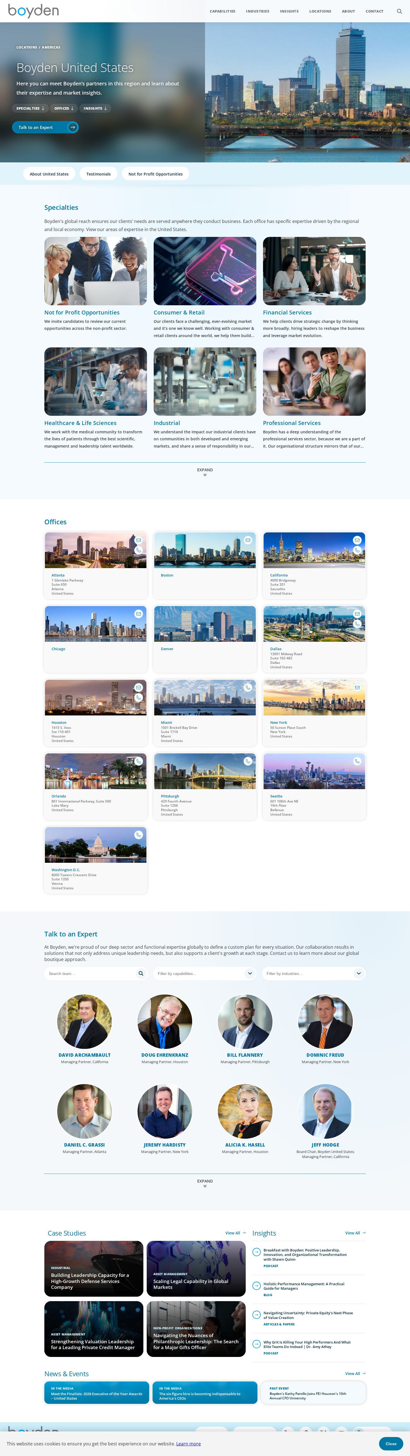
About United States (49, 174)
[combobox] (205, 973)
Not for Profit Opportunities (156, 174)
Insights (289, 11)
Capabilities (222, 11)
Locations (320, 11)
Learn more (188, 1444)
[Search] (96, 973)
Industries (257, 11)
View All (232, 1233)
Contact (375, 11)
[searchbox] (200, 973)
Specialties (28, 108)
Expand (205, 469)
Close (391, 1443)
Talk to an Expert (36, 127)
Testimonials (98, 174)
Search (399, 11)
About (348, 11)
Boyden (33, 11)
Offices (61, 108)
